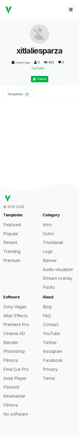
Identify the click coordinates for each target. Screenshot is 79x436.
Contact (51, 324)
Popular (10, 233)
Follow (41, 79)
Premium (11, 260)
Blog (47, 306)
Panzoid (11, 387)
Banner (50, 260)
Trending (11, 251)
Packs (49, 287)
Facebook (53, 360)
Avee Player (15, 378)
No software (15, 414)
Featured (12, 224)
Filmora (10, 360)
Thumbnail (53, 242)
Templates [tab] (17, 94)
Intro (47, 224)
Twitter (50, 342)
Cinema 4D (14, 333)
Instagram (52, 351)
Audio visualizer (58, 269)
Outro (48, 233)
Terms (49, 378)
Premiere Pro (16, 324)
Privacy (50, 369)
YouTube (37, 68)
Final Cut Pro (16, 369)
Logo (48, 251)
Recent (10, 242)
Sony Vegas (15, 306)
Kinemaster (14, 396)
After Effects (15, 315)
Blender (10, 342)
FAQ (47, 315)
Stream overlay (58, 278)
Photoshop (14, 351)
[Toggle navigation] (70, 9)
